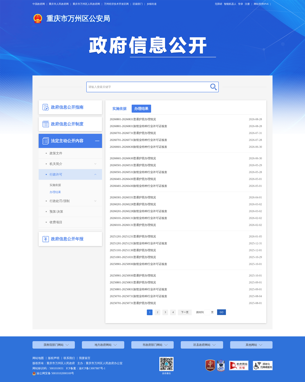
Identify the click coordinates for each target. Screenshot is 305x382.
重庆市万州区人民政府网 (86, 4)
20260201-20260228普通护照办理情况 (133, 204)
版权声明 (53, 358)
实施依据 (119, 108)
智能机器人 (230, 4)
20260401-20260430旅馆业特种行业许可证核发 (138, 185)
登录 (240, 4)
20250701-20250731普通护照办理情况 (133, 303)
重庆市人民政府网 (59, 4)
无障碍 (218, 4)
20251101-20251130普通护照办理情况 (133, 250)
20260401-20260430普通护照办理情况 (133, 178)
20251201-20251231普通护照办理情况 (133, 236)
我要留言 (84, 358)
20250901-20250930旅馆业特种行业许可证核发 (138, 264)
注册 (247, 4)
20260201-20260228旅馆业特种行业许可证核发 (138, 211)
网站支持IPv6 (261, 4)
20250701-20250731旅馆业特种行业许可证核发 (138, 296)
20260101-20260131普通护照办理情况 (133, 224)
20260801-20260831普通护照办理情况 (133, 119)
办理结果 (141, 108)
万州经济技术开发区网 (116, 4)
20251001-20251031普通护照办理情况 (133, 257)
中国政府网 (38, 4)
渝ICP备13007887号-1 (92, 368)
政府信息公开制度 (67, 124)
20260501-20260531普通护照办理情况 (133, 165)
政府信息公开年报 (67, 239)
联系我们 (69, 358)
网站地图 (38, 358)
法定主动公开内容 (67, 141)
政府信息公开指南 (67, 107)
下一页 (185, 312)
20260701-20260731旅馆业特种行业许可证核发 (138, 139)
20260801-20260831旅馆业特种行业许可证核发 (138, 126)
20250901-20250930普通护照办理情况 (133, 275)
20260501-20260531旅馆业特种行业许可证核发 (138, 172)
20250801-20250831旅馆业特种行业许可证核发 (138, 289)
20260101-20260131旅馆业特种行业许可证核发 (138, 218)
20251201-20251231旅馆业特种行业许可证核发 (138, 243)
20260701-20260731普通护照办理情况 (133, 133)
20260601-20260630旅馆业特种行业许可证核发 (138, 146)
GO (221, 312)
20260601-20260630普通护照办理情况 (133, 158)
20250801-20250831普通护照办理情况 (133, 282)
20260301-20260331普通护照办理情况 (133, 197)
